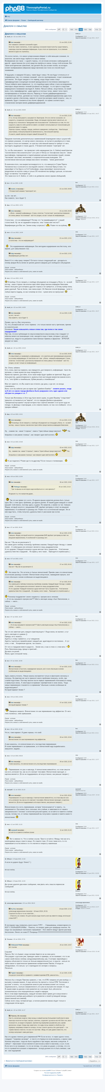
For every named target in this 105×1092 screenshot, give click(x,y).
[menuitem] (7, 16)
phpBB (48, 1070)
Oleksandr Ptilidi (16, 945)
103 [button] (85, 29)
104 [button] (90, 29)
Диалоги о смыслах (15, 26)
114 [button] (96, 29)
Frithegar (17, 487)
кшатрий (14, 830)
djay (12, 238)
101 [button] (76, 29)
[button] (59, 29)
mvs (12, 211)
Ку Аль (13, 909)
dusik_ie (14, 189)
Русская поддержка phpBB (52, 1072)
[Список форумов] (15, 8)
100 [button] (71, 29)
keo (12, 42)
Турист (13, 973)
